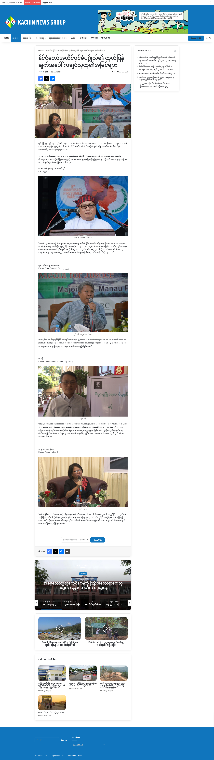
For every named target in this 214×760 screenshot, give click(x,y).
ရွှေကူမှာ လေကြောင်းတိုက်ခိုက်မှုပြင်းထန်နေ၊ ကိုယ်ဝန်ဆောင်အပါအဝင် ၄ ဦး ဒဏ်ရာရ (105, 585)
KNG (44, 72)
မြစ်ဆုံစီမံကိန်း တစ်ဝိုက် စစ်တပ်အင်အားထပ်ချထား (157, 73)
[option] (105, 585)
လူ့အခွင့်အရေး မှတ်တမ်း (58, 38)
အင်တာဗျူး (40, 38)
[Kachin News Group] (95, 22)
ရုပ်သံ (73, 38)
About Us (105, 38)
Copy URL (98, 540)
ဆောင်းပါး (27, 38)
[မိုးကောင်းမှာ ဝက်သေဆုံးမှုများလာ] (52, 702)
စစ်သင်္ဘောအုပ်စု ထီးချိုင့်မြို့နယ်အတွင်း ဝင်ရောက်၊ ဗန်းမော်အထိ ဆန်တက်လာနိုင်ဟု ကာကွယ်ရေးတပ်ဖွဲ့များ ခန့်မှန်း (157, 60)
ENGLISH (83, 38)
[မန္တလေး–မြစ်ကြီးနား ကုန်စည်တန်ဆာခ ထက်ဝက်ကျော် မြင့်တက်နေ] (83, 673)
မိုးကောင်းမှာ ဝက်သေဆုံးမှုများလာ (51, 712)
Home (6, 38)
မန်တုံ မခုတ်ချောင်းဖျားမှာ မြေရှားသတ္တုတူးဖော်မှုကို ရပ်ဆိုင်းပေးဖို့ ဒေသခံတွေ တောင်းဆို (112, 685)
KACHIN (94, 38)
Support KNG (47, 2)
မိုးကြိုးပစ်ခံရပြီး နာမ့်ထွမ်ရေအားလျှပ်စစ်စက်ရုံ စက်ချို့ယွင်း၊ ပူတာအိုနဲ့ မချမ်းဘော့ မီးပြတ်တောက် (51, 685)
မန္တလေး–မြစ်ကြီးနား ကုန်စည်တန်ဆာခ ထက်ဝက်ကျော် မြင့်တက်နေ (83, 684)
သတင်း (15, 38)
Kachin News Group (74, 756)
